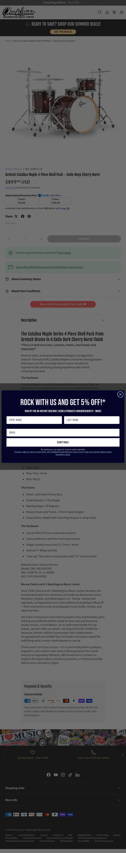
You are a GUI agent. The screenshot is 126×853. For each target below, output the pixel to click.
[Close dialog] (120, 394)
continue (63, 442)
